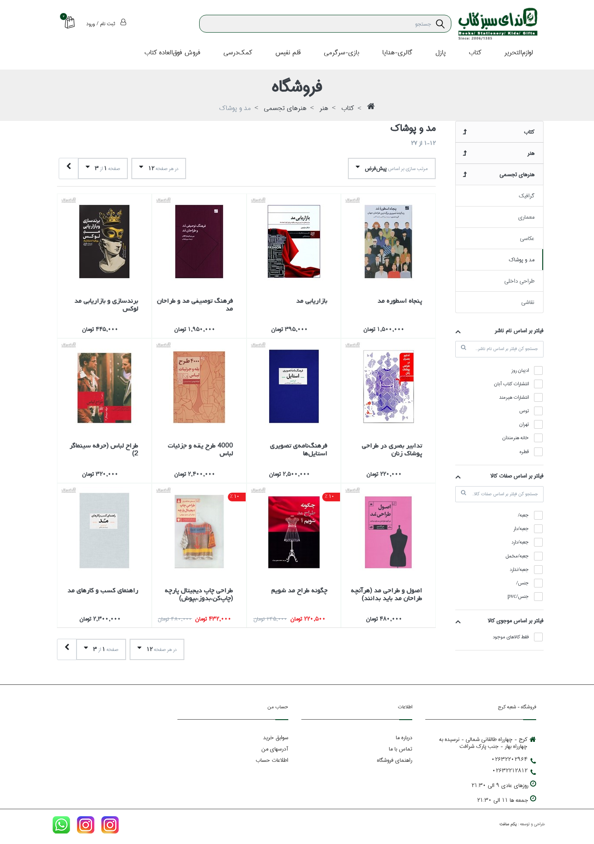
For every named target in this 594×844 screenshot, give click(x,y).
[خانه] (371, 108)
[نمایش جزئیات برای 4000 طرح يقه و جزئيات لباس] (199, 386)
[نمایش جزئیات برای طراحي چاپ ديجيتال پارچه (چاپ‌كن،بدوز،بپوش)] (199, 530)
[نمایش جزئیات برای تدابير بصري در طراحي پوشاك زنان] (388, 386)
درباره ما (404, 737)
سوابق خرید (275, 737)
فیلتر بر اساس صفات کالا (517, 475)
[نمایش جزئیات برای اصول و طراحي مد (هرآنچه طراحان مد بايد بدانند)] (388, 530)
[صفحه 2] (68, 168)
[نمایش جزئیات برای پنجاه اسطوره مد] (388, 241)
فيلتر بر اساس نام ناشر (519, 330)
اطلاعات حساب (272, 760)
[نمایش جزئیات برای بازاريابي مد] (294, 241)
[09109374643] (61, 826)
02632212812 (509, 770)
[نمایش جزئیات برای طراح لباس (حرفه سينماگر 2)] (104, 386)
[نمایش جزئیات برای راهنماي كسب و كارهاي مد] (104, 530)
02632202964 (509, 759)
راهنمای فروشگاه (394, 760)
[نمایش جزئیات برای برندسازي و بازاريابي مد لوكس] (104, 241)
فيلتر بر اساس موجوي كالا (516, 620)
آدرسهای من (274, 749)
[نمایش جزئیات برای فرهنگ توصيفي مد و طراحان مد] (199, 241)
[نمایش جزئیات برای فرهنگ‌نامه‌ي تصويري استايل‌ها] (294, 386)
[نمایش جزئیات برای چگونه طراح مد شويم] (294, 530)
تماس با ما (400, 749)
